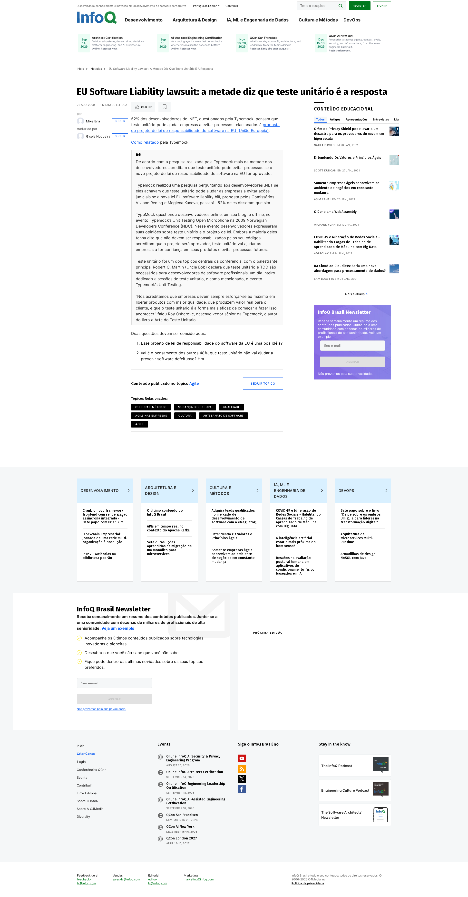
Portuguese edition (205, 6)
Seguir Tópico (263, 383)
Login (81, 762)
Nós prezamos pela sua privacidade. (345, 374)
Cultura (185, 415)
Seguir (120, 121)
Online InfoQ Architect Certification (194, 772)
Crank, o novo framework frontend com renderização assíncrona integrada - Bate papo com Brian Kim (105, 516)
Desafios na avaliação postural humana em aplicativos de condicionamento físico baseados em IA (295, 566)
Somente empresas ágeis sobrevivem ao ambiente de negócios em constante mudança (347, 188)
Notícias (96, 68)
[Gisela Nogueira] (80, 136)
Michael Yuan (325, 224)
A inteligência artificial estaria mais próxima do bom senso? (296, 542)
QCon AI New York (180, 827)
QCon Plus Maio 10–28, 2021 (273, 715)
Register (360, 5)
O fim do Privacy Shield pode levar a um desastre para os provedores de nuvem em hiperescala (349, 134)
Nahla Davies (324, 145)
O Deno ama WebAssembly (335, 212)
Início (80, 68)
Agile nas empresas (151, 415)
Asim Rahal (322, 199)
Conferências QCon (92, 770)
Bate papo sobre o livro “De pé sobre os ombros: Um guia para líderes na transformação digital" (361, 516)
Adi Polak (321, 253)
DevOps (352, 19)
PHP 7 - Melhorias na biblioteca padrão (99, 556)
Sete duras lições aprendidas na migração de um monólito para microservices (169, 548)
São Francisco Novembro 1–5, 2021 (343, 715)
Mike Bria (93, 121)
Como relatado (145, 142)
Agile (194, 383)
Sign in (382, 5)
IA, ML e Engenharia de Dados (258, 19)
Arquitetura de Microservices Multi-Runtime (357, 538)
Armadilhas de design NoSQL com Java (358, 556)
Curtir (146, 107)
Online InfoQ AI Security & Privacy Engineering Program (193, 758)
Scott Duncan (325, 170)
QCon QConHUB (287, 643)
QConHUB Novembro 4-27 (272, 709)
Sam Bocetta (324, 278)
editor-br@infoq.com (157, 881)
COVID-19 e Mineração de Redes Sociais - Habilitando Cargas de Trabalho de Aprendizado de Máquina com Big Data (347, 242)
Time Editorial (87, 793)
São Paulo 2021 (328, 709)
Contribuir (84, 785)
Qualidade (231, 407)
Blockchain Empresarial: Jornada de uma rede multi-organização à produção (105, 538)
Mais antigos (355, 294)
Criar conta (86, 754)
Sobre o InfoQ (87, 801)
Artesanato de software (223, 415)
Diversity (83, 816)
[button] (352, 362)
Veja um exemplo (117, 628)
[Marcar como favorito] (164, 107)
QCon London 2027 (181, 838)
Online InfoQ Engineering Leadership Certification (195, 786)
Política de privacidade (308, 883)
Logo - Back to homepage (97, 17)
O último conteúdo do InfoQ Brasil (165, 512)
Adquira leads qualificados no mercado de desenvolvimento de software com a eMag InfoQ (234, 516)
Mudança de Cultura (195, 407)
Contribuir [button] (231, 6)
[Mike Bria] (80, 121)
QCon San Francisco (182, 815)
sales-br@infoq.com (126, 879)
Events (82, 777)
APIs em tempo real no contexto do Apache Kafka (168, 528)
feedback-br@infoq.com (86, 881)
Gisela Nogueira (98, 136)
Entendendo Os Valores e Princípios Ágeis (347, 158)
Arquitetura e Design (160, 490)
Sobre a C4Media (90, 809)
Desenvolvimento (144, 19)
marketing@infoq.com (199, 879)
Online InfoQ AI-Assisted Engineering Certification (195, 801)
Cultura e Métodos (318, 19)
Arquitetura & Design (195, 19)
